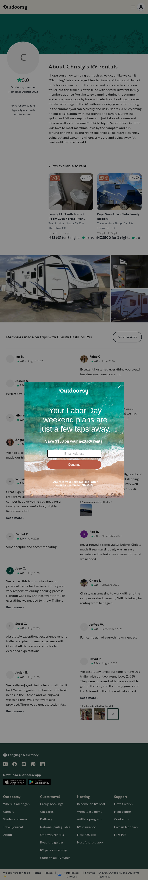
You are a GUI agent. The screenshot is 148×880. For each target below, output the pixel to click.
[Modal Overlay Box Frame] (74, 440)
